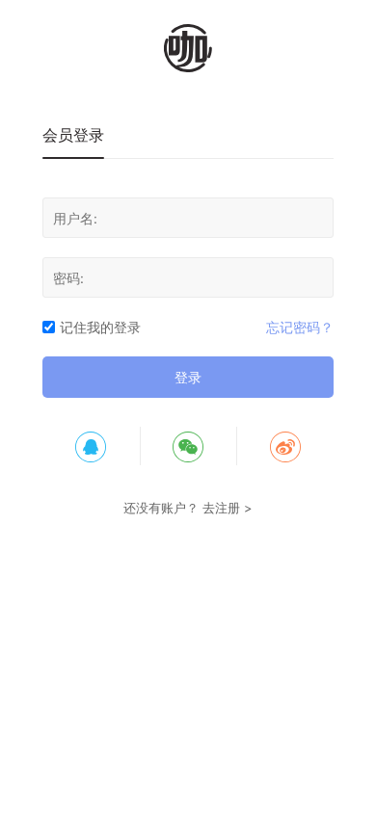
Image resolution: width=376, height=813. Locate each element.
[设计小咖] (188, 48)
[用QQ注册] (91, 446)
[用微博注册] (285, 446)
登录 (188, 377)
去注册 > (227, 507)
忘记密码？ (300, 327)
